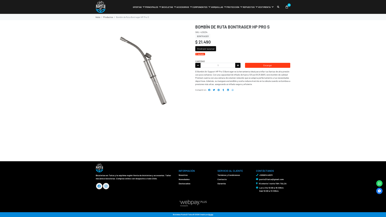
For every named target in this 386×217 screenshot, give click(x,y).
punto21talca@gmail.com (271, 179)
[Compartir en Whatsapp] (233, 90)
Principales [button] (151, 7)
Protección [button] (232, 7)
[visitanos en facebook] (99, 186)
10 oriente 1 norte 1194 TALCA (272, 183)
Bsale (211, 214)
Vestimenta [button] (264, 7)
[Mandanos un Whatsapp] (379, 183)
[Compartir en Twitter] (214, 90)
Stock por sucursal (205, 48)
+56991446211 (266, 175)
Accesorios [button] (182, 7)
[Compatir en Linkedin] (228, 90)
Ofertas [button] (137, 7)
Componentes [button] (199, 7)
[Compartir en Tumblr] (223, 90)
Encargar (267, 65)
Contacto (222, 179)
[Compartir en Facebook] (209, 90)
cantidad (200, 61)
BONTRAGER (203, 36)
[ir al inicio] (99, 167)
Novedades (184, 179)
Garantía (221, 183)
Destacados (184, 183)
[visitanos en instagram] (106, 186)
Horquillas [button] (217, 7)
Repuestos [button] (249, 7)
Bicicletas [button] (167, 7)
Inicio (98, 17)
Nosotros (183, 175)
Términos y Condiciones (228, 175)
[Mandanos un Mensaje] (379, 191)
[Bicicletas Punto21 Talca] (111, 7)
